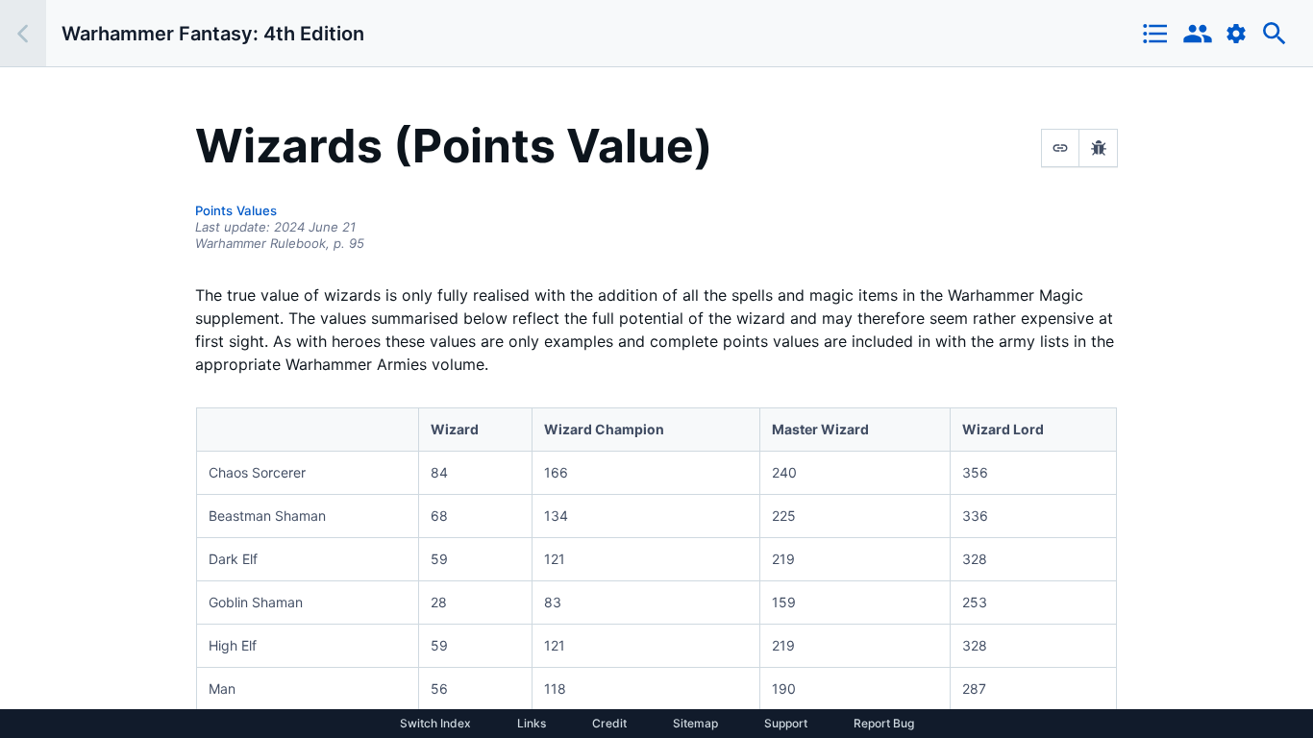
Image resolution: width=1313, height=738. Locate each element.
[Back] (23, 33)
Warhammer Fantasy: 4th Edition (213, 33)
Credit (609, 723)
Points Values (236, 210)
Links (531, 723)
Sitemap (695, 723)
